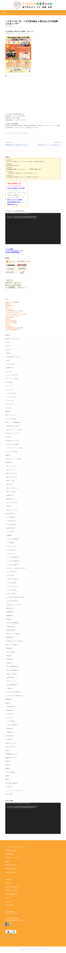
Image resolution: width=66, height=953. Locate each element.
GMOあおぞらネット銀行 (12, 426)
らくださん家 (9, 531)
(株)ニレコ (8, 484)
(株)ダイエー (9, 480)
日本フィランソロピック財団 (13, 458)
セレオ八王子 (9, 575)
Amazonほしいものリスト (11, 338)
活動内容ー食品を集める (11, 865)
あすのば (8, 786)
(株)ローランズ (9, 491)
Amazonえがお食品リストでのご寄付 (16, 188)
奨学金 (6, 703)
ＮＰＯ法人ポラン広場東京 (12, 692)
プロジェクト (8, 400)
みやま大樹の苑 (10, 528)
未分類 (6, 761)
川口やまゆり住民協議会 (12, 622)
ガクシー (7, 307)
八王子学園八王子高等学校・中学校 (14, 597)
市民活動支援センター (10, 754)
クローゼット (8, 389)
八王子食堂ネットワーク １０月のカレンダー (49, 144)
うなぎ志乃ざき (10, 520)
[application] (33, 228)
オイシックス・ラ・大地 (11, 378)
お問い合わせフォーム (12, 204)
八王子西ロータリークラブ (12, 604)
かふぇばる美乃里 (10, 524)
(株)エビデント (9, 469)
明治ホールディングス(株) (12, 633)
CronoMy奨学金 (9, 305)
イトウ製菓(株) (9, 542)
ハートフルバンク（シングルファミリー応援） (16, 314)
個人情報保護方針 (9, 854)
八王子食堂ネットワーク (11, 440)
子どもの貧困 (8, 735)
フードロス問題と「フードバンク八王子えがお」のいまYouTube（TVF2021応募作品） (14, 250)
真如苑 (6, 775)
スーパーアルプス (10, 571)
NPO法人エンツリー (11, 510)
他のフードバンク (9, 415)
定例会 (6, 750)
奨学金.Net (7, 304)
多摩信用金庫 (9, 611)
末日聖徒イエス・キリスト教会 (13, 641)
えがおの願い (8, 879)
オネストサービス (10, 546)
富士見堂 (8, 619)
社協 (6, 779)
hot (8, 133)
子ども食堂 (7, 739)
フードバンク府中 (10, 418)
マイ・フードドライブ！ (13, 190)
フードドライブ (9, 393)
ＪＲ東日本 (9, 688)
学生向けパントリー (10, 743)
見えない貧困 (8, 794)
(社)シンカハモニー (10, 502)
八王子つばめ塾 (9, 317)
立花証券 (8, 663)
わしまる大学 (8, 309)
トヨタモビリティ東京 (11, 579)
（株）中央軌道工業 (11, 684)
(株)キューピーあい (10, 473)
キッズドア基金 (10, 721)
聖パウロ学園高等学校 (11, 666)
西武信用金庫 (9, 677)
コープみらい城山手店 (12, 561)
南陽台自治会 (9, 608)
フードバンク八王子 (11, 451)
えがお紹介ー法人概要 (10, 850)
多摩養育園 (9, 615)
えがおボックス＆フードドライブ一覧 (16, 192)
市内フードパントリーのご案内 (14, 199)
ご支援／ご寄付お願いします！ (14, 183)
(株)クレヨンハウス (10, 477)
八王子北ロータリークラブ (11, 433)
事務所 (6, 411)
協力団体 (15, 133)
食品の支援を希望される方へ (14, 202)
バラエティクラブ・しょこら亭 (13, 448)
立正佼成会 (9, 659)
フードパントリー (9, 397)
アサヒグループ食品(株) (11, 539)
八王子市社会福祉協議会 (11, 321)
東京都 (6, 324)
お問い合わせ (8, 901)
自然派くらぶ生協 (10, 673)
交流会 (7, 353)
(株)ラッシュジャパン (11, 488)
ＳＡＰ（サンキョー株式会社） (13, 695)
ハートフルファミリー (11, 586)
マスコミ (7, 407)
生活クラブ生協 (10, 652)
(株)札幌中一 (9, 495)
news (11, 133)
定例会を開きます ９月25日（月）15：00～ (17, 144)
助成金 (6, 455)
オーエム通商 (8, 382)
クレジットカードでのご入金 (14, 185)
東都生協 (8, 648)
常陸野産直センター (10, 757)
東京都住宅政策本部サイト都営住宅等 (14, 327)
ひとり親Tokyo (8, 326)
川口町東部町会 (10, 626)
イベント (7, 371)
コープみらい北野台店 (12, 557)
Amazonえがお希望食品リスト (14, 195)
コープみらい (9, 553)
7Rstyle (8, 506)
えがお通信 (7, 367)
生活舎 (7, 655)
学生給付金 (9, 732)
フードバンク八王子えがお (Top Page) (14, 846)
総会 (7, 360)
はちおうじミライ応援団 (11, 322)
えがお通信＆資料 (9, 905)
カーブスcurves (10, 550)
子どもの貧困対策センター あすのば (14, 310)
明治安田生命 (9, 637)
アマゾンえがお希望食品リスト (12, 329)
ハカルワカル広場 (10, 582)
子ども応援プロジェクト (12, 356)
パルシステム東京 (10, 590)
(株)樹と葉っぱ (9, 499)
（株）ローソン (10, 681)
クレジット (7, 386)
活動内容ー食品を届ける (11, 868)
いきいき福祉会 (10, 517)
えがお (6, 349)
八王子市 (7, 319)
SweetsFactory (9, 513)
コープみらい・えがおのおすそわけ (14, 568)
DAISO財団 (9, 710)
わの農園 (8, 535)
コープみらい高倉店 (12, 564)
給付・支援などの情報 (10, 783)
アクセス (7, 897)
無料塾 (6, 768)
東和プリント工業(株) (11, 644)
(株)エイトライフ (10, 466)
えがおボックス (9, 364)
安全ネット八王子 (9, 746)
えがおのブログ (9, 883)
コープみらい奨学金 (11, 724)
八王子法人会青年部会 (11, 601)
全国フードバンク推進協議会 (12, 302)
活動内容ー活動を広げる (11, 872)
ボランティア (8, 404)
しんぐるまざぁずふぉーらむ (12, 312)
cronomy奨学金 (9, 706)
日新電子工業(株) (10, 630)
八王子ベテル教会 (10, 593)
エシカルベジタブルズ (10, 375)
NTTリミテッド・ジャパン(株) (13, 429)
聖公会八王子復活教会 (22, 133)
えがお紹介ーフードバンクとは (12, 857)
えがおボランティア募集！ (13, 197)
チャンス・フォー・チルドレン (12, 315)
